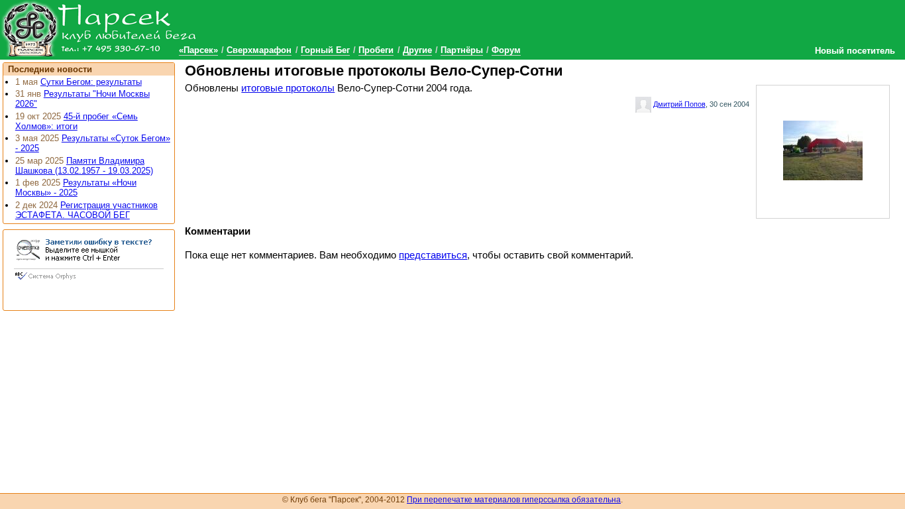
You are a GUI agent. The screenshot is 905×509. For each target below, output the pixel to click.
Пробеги (376, 50)
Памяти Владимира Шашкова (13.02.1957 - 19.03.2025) (84, 166)
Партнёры (462, 50)
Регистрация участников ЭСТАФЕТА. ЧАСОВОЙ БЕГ (86, 210)
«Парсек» (198, 50)
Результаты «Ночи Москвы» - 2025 (75, 188)
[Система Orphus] (88, 281)
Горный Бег (325, 50)
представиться (433, 255)
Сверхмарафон (259, 50)
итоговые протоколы (288, 88)
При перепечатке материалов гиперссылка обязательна (514, 499)
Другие (417, 50)
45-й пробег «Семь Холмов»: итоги (76, 121)
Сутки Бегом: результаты (91, 82)
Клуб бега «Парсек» (99, 28)
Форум (506, 50)
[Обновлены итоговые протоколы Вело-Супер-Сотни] (823, 149)
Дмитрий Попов (679, 104)
